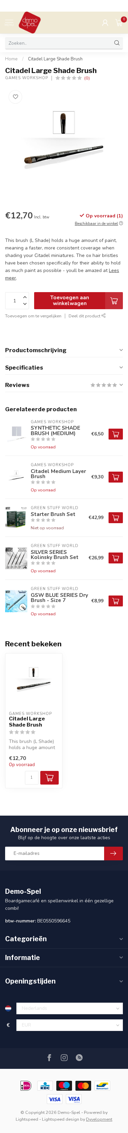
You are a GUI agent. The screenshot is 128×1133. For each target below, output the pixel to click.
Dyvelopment (99, 1119)
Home (11, 59)
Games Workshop (26, 78)
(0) (87, 78)
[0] (119, 22)
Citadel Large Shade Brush (55, 59)
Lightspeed (27, 1119)
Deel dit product (85, 316)
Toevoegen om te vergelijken (33, 316)
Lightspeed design (60, 1119)
